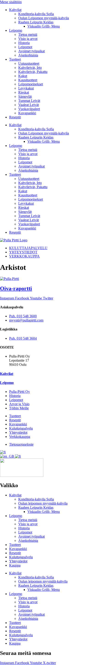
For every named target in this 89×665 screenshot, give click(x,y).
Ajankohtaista (28, 55)
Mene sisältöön (11, 2)
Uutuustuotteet (28, 63)
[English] (7, 456)
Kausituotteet (27, 80)
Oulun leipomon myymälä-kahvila (43, 503)
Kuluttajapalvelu (21, 557)
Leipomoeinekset (30, 84)
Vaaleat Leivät (28, 105)
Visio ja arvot (27, 39)
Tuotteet (15, 59)
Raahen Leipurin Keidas (35, 22)
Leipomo (15, 30)
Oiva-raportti (16, 288)
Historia (24, 43)
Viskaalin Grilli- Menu (43, 26)
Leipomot (25, 47)
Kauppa (15, 565)
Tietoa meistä (27, 34)
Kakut (22, 76)
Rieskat (23, 92)
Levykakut (26, 88)
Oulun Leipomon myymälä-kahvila (43, 18)
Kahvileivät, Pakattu (32, 72)
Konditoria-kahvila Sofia (36, 14)
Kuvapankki (27, 113)
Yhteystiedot (18, 561)
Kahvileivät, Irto (30, 68)
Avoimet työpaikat (31, 51)
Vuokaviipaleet (29, 109)
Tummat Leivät (29, 101)
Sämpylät (25, 96)
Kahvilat (15, 10)
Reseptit (15, 117)
